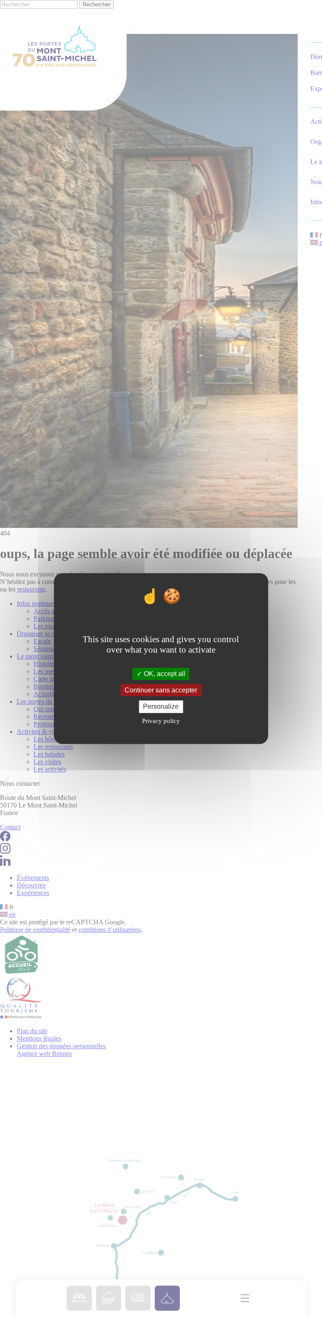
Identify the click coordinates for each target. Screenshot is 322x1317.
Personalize (161, 706)
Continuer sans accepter (161, 690)
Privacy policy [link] (161, 721)
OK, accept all (163, 673)
